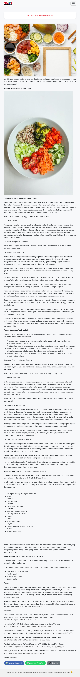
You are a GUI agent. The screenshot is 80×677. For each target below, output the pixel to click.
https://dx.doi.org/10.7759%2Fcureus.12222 (20, 620)
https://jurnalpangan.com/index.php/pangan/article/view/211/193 (27, 626)
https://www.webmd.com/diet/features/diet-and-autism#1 (24, 653)
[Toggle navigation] (73, 3)
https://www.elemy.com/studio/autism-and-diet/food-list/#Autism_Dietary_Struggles (34, 646)
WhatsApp (40, 663)
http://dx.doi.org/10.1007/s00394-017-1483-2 (57, 633)
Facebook (18, 663)
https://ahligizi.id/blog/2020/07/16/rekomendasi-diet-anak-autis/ (27, 640)
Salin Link (55, 663)
